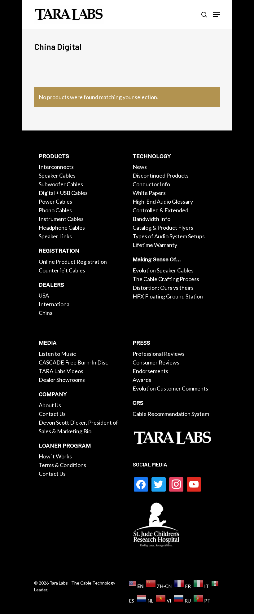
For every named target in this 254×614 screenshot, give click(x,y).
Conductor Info (151, 184)
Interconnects (56, 166)
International (55, 304)
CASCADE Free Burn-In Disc (73, 362)
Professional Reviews (159, 353)
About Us (50, 405)
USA (44, 295)
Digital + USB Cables (63, 192)
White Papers (149, 192)
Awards (142, 379)
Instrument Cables (61, 218)
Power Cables (55, 201)
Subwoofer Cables (61, 184)
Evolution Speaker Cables (163, 270)
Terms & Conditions (62, 465)
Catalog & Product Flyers (163, 227)
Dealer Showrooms (62, 379)
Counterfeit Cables (62, 270)
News (140, 166)
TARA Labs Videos (61, 371)
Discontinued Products (161, 175)
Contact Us (52, 413)
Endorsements (150, 371)
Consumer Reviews (156, 362)
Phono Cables (55, 210)
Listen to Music (57, 353)
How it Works (55, 456)
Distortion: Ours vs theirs (163, 287)
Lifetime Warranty (155, 244)
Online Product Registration (73, 261)
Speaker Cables (57, 175)
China (46, 312)
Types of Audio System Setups (169, 236)
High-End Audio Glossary (163, 201)
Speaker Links (55, 236)
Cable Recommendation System (171, 413)
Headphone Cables (62, 227)
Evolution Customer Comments (170, 388)
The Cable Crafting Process (166, 279)
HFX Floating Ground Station (168, 296)
